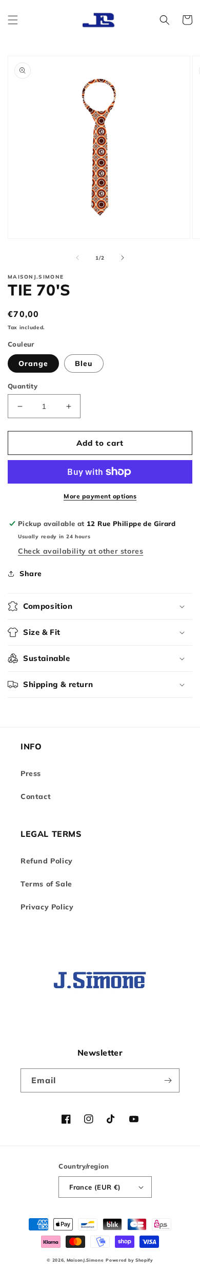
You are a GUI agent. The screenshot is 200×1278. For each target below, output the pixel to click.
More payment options (100, 496)
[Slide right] (122, 257)
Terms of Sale (46, 883)
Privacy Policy (47, 906)
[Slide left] (77, 257)
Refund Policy (47, 860)
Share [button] (30, 573)
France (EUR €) (95, 1187)
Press (31, 773)
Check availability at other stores (80, 551)
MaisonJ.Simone (85, 1260)
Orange (33, 363)
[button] (13, 20)
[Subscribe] (167, 1080)
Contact (36, 796)
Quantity (22, 386)
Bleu (84, 363)
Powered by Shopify (129, 1260)
